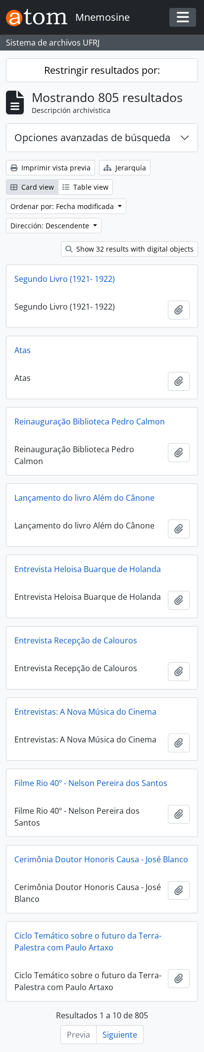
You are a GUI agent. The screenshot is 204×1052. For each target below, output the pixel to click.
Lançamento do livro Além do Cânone (84, 497)
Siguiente (119, 1034)
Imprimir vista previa (55, 167)
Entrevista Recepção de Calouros (75, 640)
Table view (89, 187)
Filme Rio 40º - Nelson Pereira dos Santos (90, 783)
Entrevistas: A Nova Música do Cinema (85, 711)
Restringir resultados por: (102, 70)
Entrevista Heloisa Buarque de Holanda (87, 569)
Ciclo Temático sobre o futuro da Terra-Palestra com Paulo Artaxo (87, 941)
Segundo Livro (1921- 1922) (64, 278)
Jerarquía (129, 167)
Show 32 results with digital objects (134, 249)
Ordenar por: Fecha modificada (63, 206)
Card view (36, 187)
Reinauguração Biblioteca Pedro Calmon (89, 421)
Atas (22, 350)
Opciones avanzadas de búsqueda (92, 137)
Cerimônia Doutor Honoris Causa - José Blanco (101, 859)
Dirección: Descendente (50, 225)
